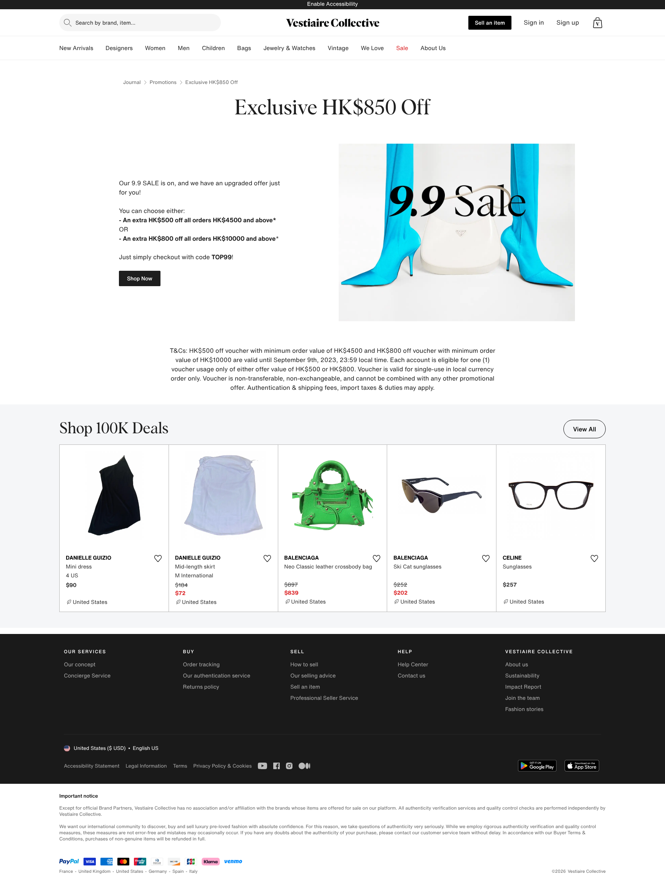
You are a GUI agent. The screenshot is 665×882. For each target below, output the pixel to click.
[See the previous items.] (63, 529)
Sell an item (490, 22)
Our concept (79, 665)
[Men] (196, 48)
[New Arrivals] (99, 48)
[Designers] (139, 48)
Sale (402, 48)
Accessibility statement (91, 766)
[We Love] (390, 48)
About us (516, 665)
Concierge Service (87, 676)
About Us (433, 48)
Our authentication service (216, 676)
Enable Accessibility (332, 4)
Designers (119, 48)
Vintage (337, 48)
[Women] (172, 48)
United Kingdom (95, 871)
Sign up (567, 22)
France (66, 871)
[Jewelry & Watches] (321, 48)
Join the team (522, 698)
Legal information (146, 766)
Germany (158, 871)
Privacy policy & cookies (222, 766)
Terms (180, 766)
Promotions (163, 82)
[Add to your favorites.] (158, 558)
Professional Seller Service (324, 698)
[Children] (231, 48)
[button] (597, 22)
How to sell (304, 665)
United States (130, 871)
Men (184, 48)
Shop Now (139, 278)
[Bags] (257, 48)
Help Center (413, 665)
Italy (193, 871)
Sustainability (522, 676)
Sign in (534, 22)
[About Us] (452, 48)
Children (213, 48)
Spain (178, 871)
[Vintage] (355, 48)
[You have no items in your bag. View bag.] (597, 22)
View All (584, 429)
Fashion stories (524, 709)
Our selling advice (313, 676)
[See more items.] (602, 529)
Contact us (412, 676)
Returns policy (201, 687)
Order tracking (201, 665)
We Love (372, 48)
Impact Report (523, 687)
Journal (132, 82)
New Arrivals (76, 48)
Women (155, 48)
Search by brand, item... (105, 22)
